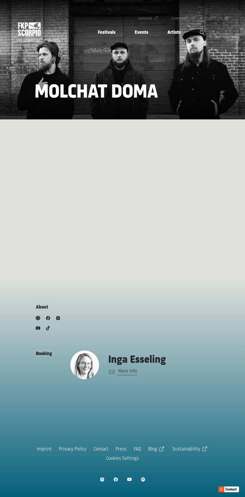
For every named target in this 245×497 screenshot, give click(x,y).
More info (127, 371)
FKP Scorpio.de (29, 41)
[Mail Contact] (110, 371)
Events (141, 32)
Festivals (107, 32)
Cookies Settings (122, 458)
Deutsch (215, 19)
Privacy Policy (72, 449)
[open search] (202, 33)
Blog (152, 449)
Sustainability (186, 449)
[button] (228, 489)
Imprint (44, 449)
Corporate (180, 19)
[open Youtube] (129, 479)
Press (121, 449)
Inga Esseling (137, 360)
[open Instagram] (102, 479)
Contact (101, 449)
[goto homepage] (29, 29)
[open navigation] (226, 33)
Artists (174, 32)
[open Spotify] (143, 479)
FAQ (137, 449)
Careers (145, 19)
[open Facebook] (115, 479)
